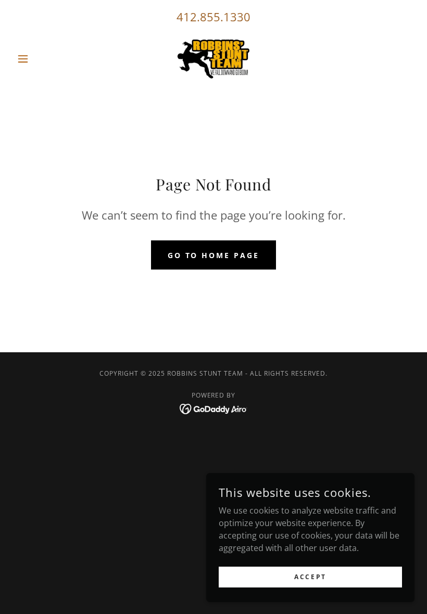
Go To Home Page (214, 255)
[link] (213, 59)
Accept (310, 576)
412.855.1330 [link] (213, 16)
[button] (42, 58)
